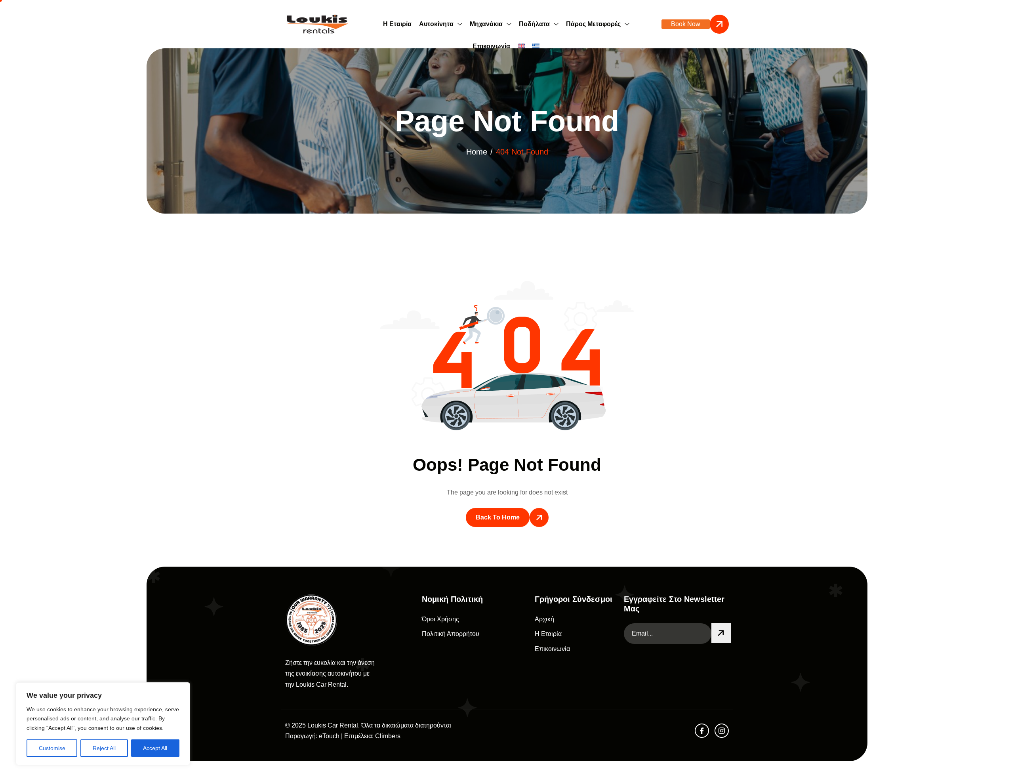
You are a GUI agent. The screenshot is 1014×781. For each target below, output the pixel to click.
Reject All (104, 748)
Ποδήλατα (534, 24)
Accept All (155, 748)
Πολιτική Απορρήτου (450, 633)
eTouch (329, 736)
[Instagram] (722, 731)
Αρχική (544, 619)
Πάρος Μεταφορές (593, 24)
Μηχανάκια (486, 24)
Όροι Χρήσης (440, 619)
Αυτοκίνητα (436, 24)
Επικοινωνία (491, 46)
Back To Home (498, 517)
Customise (52, 748)
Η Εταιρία (397, 24)
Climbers (387, 736)
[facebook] (702, 731)
